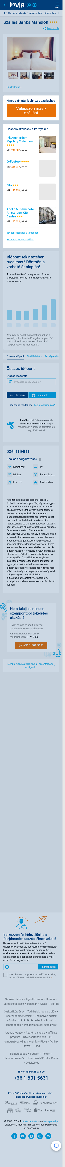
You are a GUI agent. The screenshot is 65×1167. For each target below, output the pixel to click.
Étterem (17, 482)
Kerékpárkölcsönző (48, 482)
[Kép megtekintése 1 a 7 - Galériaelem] (13, 75)
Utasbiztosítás (14, 1032)
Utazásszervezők (14, 1058)
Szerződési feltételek (19, 1016)
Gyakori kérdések (14, 1011)
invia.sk (36, 1121)
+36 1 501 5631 (31, 1078)
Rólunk (46, 1053)
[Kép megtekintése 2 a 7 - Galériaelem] (25, 75)
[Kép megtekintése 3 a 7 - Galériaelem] (37, 75)
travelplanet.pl (50, 1121)
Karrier (55, 1058)
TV (41, 467)
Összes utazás (14, 999)
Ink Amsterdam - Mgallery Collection (20, 139)
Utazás (12, 13)
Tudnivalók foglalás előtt (42, 1011)
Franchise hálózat (38, 1058)
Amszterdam (35, 13)
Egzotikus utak (35, 999)
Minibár (17, 474)
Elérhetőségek (19, 1053)
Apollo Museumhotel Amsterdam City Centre (20, 212)
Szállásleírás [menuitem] (34, 356)
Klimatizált (18, 467)
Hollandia (22, 13)
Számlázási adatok (31, 1020)
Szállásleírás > (14, 87)
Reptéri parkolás (36, 1032)
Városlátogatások (14, 1003)
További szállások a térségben (22, 232)
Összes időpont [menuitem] (15, 356)
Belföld (55, 1003)
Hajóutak (32, 1003)
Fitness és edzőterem (48, 474)
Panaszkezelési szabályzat (40, 1024)
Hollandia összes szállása (20, 239)
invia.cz (27, 1121)
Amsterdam (50, 13)
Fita (9, 185)
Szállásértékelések (34, 1037)
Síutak (44, 1003)
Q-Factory (14, 161)
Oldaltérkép (32, 1062)
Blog (37, 1046)
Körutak (51, 999)
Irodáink (35, 1053)
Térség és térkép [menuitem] (54, 356)
